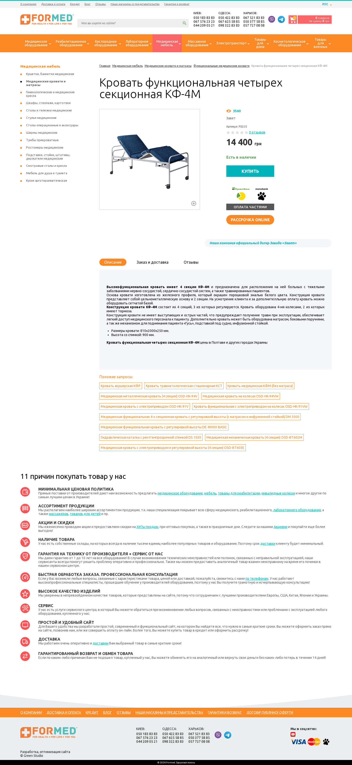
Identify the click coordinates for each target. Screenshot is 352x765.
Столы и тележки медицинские (49, 110)
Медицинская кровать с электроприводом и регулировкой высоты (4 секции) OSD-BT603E (172, 448)
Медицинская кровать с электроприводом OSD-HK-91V (144, 406)
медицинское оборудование (180, 493)
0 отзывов (257, 132)
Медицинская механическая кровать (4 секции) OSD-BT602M (254, 437)
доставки (267, 543)
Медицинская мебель (40, 66)
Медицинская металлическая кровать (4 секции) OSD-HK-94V (149, 396)
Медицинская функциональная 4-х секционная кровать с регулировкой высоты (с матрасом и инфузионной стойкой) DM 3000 (200, 417)
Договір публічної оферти (270, 712)
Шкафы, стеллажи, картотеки (48, 102)
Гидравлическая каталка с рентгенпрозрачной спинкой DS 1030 (151, 437)
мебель (210, 493)
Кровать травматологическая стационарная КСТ (184, 386)
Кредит (75, 4)
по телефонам (256, 578)
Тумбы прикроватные (42, 140)
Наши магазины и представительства (135, 4)
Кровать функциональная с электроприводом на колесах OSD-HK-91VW (250, 406)
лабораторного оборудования (297, 510)
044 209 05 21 (204, 25)
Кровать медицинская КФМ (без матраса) (260, 386)
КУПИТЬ (250, 171)
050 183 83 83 (204, 18)
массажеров (58, 514)
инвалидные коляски (278, 493)
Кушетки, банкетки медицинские (50, 73)
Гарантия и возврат (176, 4)
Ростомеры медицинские (44, 147)
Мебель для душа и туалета (46, 173)
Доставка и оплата (53, 4)
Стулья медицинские (41, 117)
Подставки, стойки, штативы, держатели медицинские (48, 156)
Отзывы (100, 4)
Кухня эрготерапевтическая (46, 180)
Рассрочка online (250, 220)
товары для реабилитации (239, 493)
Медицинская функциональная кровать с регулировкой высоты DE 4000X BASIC (164, 427)
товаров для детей (85, 514)
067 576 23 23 (204, 21)
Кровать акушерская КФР (121, 386)
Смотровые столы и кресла (46, 165)
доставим (100, 643)
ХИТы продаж (147, 527)
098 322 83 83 (229, 25)
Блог (88, 4)
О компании (28, 4)
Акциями (280, 527)
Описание (113, 262)
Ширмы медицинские (41, 132)
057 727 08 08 (254, 25)
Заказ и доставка (153, 262)
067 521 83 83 (254, 18)
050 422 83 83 (229, 18)
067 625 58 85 (229, 21)
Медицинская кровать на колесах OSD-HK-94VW (240, 396)
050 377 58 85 (254, 21)
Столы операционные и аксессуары (52, 125)
